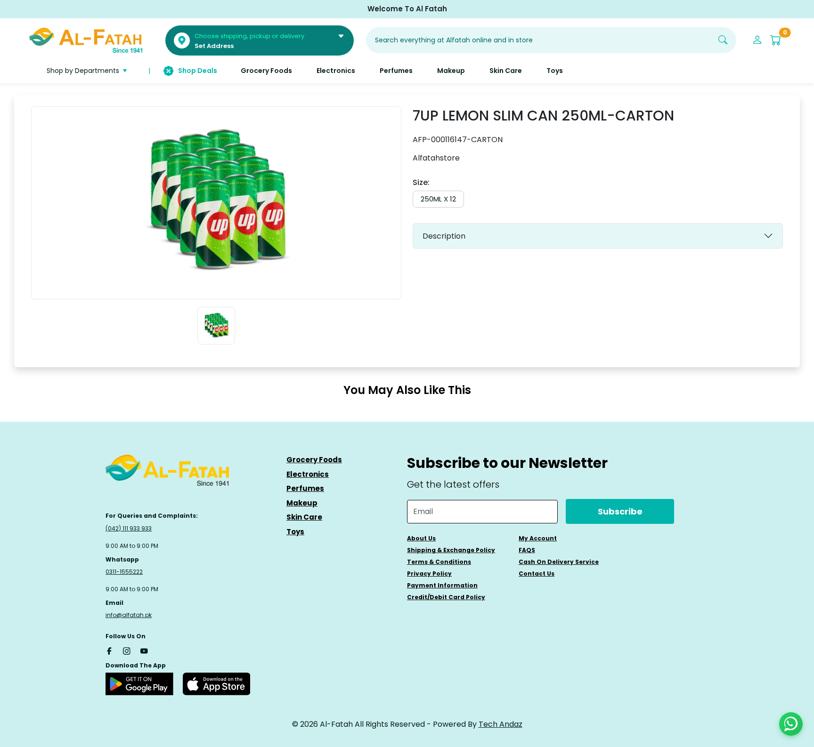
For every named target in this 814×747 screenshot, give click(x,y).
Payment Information (442, 585)
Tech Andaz (500, 724)
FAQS (527, 550)
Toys (295, 532)
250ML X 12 (438, 199)
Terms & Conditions (439, 562)
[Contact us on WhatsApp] (791, 724)
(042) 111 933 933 (129, 528)
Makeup (301, 503)
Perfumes (305, 488)
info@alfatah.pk (129, 615)
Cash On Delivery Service (559, 562)
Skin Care (304, 517)
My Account (538, 538)
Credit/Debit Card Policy (446, 597)
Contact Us (536, 574)
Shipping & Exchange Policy (451, 550)
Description (444, 236)
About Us (421, 538)
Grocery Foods (314, 460)
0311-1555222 (124, 572)
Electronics (307, 474)
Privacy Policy (429, 574)
